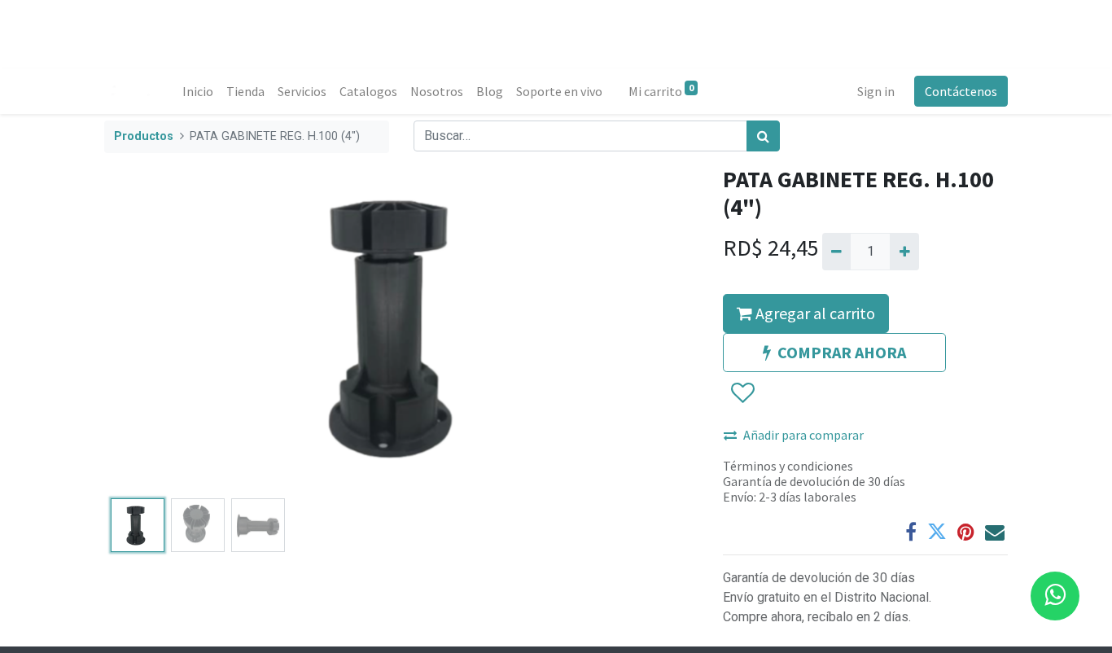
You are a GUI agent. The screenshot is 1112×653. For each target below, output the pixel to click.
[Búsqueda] (763, 136)
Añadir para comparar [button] (803, 435)
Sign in (876, 91)
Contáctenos (961, 91)
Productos (143, 136)
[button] (149, 329)
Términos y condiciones (788, 466)
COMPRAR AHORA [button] (841, 352)
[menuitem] (198, 91)
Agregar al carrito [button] (813, 313)
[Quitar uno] (836, 251)
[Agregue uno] (904, 251)
